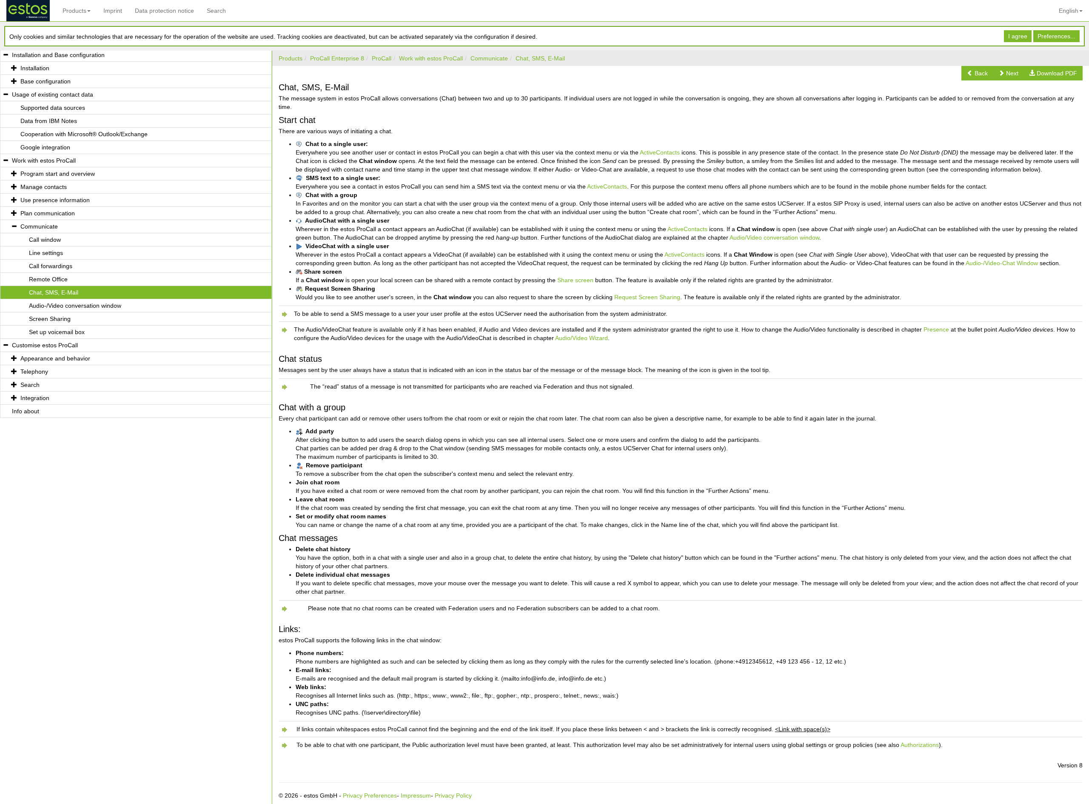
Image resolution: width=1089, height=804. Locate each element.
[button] (977, 73)
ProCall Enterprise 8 (337, 58)
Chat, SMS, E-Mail (540, 58)
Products (74, 10)
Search (216, 10)
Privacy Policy (453, 795)
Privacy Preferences (370, 795)
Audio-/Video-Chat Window (1002, 263)
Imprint (112, 10)
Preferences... (1056, 36)
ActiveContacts (660, 152)
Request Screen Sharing (647, 297)
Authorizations (920, 744)
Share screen (575, 280)
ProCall (381, 58)
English (1068, 10)
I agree (1017, 36)
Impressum (416, 795)
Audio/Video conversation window (774, 237)
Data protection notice (164, 10)
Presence (936, 329)
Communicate (489, 58)
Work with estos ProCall (431, 58)
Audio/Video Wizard (581, 338)
